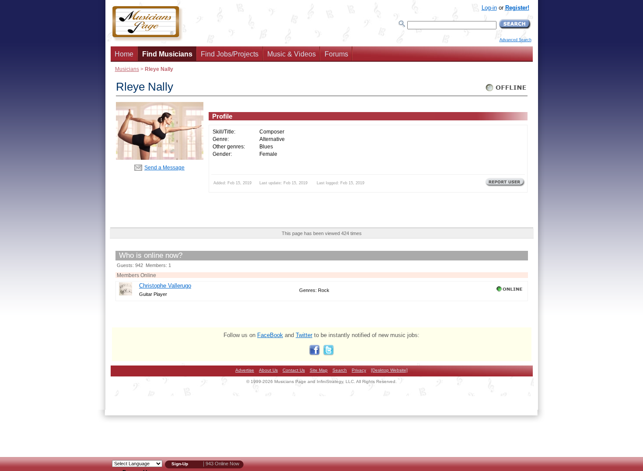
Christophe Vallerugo (165, 285)
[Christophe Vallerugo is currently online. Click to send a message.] (510, 291)
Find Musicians (167, 54)
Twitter (304, 335)
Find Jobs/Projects (230, 54)
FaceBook (270, 335)
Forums (336, 54)
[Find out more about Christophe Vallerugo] (125, 293)
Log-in (489, 7)
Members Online (136, 275)
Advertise (244, 370)
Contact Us (294, 370)
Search (339, 370)
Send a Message (164, 167)
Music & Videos (291, 54)
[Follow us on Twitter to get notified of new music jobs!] (328, 353)
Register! (517, 7)
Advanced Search (515, 40)
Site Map (319, 370)
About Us (268, 370)
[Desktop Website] (389, 370)
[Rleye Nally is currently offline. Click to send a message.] (506, 91)
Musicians (127, 69)
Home (124, 54)
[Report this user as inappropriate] (505, 185)
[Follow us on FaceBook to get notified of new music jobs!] (314, 353)
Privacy (359, 370)
